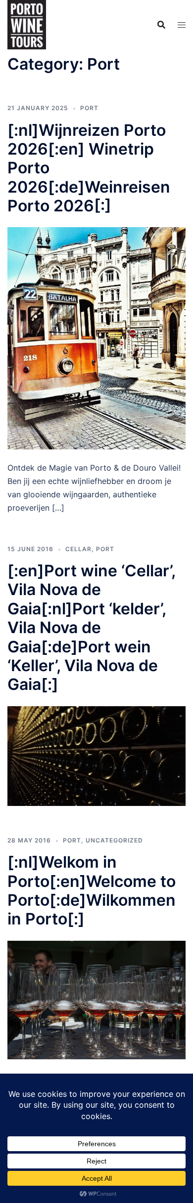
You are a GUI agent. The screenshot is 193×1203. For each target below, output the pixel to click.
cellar (78, 549)
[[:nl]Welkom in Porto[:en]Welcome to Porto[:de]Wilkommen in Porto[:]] (96, 999)
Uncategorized (114, 840)
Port (89, 108)
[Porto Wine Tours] (26, 24)
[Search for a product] (161, 25)
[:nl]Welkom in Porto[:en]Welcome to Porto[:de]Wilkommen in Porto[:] (91, 890)
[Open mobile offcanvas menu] (182, 25)
